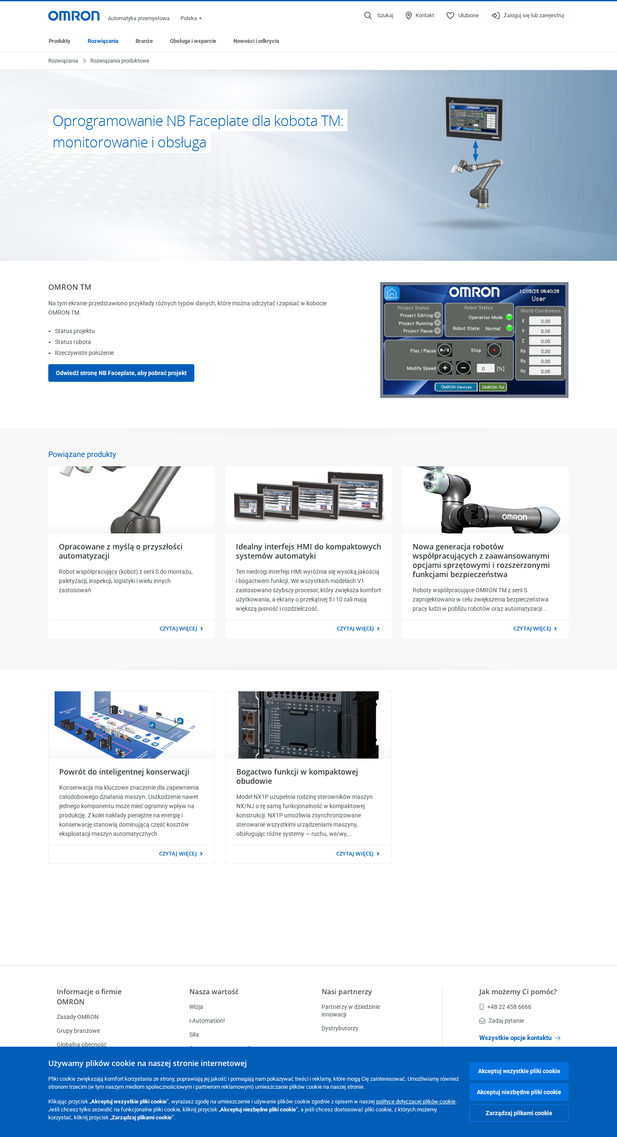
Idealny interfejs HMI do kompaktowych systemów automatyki (308, 551)
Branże (144, 41)
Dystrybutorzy (340, 1028)
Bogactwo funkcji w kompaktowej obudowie (297, 776)
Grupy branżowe (78, 1030)
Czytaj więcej (178, 628)
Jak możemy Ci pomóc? (518, 991)
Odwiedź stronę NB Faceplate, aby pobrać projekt (121, 373)
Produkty (60, 41)
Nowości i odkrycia (256, 41)
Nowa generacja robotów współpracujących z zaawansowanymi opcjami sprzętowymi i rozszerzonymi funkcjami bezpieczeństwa (481, 560)
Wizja (196, 1006)
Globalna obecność (82, 1044)
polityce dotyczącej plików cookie (415, 1101)
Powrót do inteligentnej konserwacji (124, 772)
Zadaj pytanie (506, 1020)
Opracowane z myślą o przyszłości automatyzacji (121, 551)
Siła (194, 1034)
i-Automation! (207, 1020)
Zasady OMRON (78, 1017)
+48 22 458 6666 (509, 1006)
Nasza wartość (213, 991)
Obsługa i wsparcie (193, 41)
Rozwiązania (103, 41)
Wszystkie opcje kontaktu (515, 1038)
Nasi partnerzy (347, 991)
